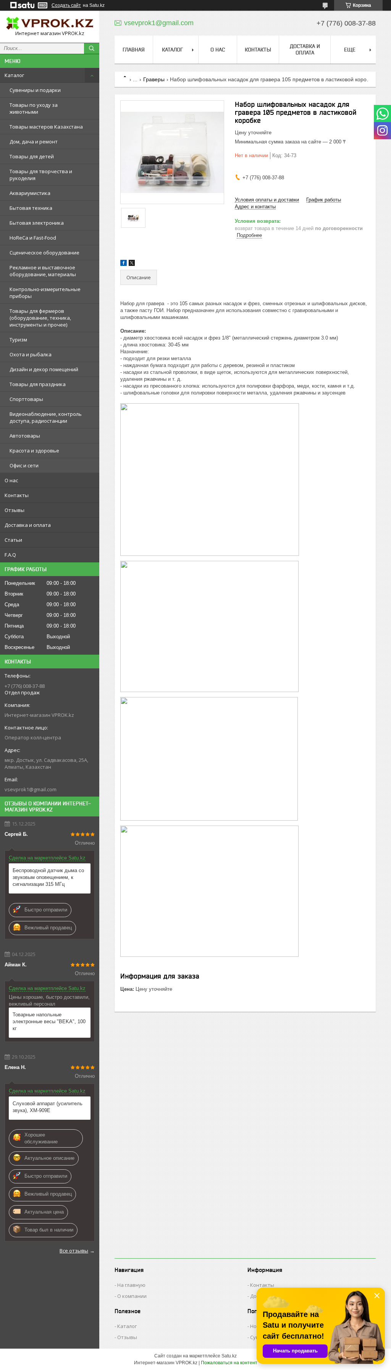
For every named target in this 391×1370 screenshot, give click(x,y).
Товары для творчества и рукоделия (41, 175)
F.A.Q (10, 554)
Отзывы (14, 510)
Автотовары (25, 435)
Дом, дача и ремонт (34, 141)
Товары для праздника (38, 384)
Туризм (18, 339)
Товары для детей (32, 156)
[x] (132, 264)
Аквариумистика (30, 193)
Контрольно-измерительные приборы (45, 292)
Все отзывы (74, 1250)
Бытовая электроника (37, 222)
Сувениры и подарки (35, 90)
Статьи (13, 539)
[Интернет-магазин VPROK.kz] (50, 23)
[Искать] (91, 48)
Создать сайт (66, 5)
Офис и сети (24, 465)
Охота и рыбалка (31, 354)
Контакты (17, 495)
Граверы (154, 79)
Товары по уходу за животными (34, 108)
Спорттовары (26, 399)
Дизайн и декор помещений (44, 369)
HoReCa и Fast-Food (33, 237)
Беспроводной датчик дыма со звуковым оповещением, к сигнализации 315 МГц (48, 877)
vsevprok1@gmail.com (31, 789)
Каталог (14, 75)
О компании (132, 1296)
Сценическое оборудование (44, 252)
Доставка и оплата (28, 525)
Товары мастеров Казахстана (46, 126)
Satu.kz (229, 1356)
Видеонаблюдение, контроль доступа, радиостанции (46, 417)
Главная (134, 50)
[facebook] (123, 264)
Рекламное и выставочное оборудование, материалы (43, 271)
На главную (131, 1284)
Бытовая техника (31, 207)
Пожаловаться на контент (229, 1362)
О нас (11, 480)
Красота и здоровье (34, 450)
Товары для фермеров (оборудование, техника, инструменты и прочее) (40, 317)
